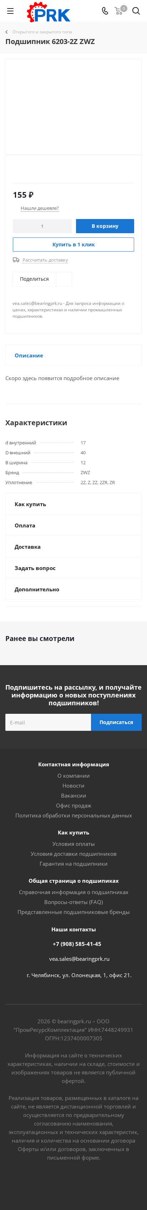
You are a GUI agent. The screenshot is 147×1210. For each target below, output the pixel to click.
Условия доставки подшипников (74, 853)
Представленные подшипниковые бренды (73, 911)
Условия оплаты (73, 843)
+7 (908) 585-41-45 (77, 943)
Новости (73, 785)
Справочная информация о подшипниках (73, 892)
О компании (73, 775)
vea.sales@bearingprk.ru (79, 958)
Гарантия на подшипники (74, 863)
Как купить (73, 832)
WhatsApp (100, 1185)
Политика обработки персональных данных (73, 815)
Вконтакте (47, 1185)
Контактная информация (73, 764)
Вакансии (73, 795)
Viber (82, 1185)
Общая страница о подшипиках (74, 880)
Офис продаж (73, 805)
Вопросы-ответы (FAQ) (73, 901)
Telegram (64, 1185)
